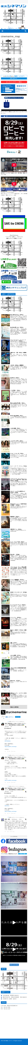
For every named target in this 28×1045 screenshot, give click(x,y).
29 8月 (20, 819)
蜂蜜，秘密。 (8, 819)
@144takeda (7, 741)
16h (11, 726)
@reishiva (7, 805)
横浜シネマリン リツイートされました (16, 721)
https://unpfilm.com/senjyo (11, 746)
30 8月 (11, 760)
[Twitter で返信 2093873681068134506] (5, 813)
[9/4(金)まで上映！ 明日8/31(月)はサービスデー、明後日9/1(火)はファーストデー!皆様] (14, 869)
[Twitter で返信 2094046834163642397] (5, 751)
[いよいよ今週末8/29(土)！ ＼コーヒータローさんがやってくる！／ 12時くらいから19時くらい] (14, 949)
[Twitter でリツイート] (8, 721)
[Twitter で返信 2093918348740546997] (5, 783)
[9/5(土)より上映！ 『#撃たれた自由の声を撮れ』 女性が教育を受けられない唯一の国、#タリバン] (14, 922)
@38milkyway (14, 819)
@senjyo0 (7, 726)
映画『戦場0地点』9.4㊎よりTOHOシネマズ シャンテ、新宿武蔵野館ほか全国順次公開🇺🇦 (15, 724)
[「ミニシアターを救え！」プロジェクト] (14, 223)
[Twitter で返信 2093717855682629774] (5, 832)
